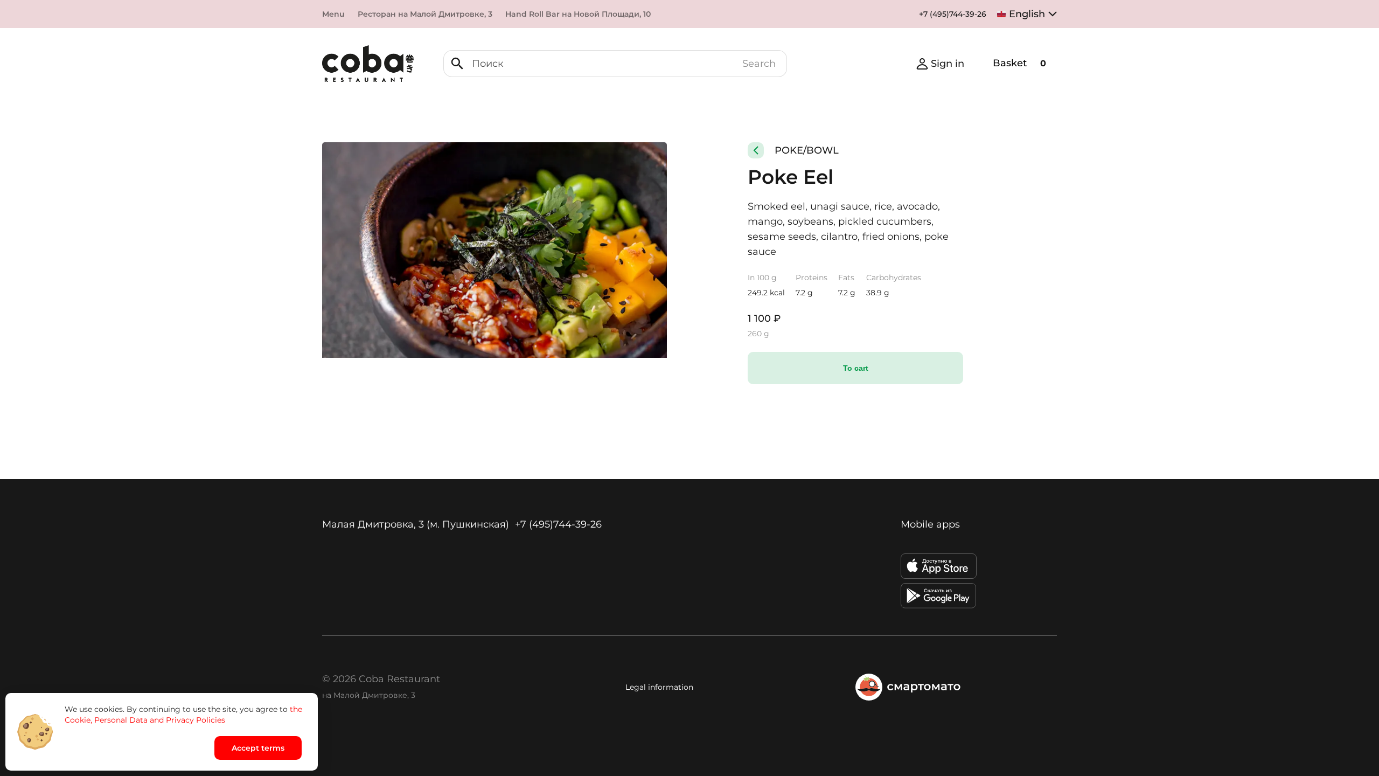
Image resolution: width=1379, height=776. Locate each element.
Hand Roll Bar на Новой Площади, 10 (578, 14)
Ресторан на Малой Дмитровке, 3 (425, 14)
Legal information (659, 687)
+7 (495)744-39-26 (952, 14)
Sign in (947, 64)
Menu (333, 14)
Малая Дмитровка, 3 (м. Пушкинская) (415, 524)
